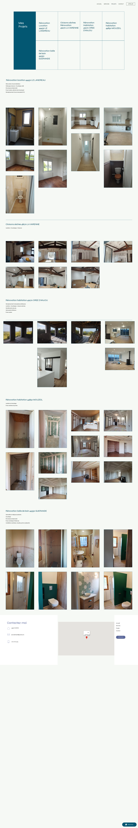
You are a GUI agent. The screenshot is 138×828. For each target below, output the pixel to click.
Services (118, 625)
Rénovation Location (44, 24)
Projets (118, 628)
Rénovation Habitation (88, 24)
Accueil (118, 623)
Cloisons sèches (68, 22)
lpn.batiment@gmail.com (18, 634)
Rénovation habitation (111, 24)
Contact (118, 630)
